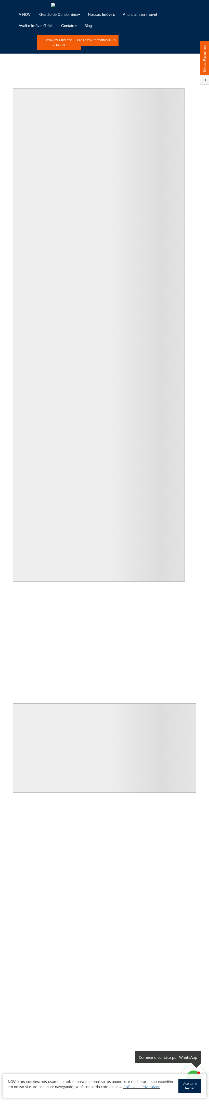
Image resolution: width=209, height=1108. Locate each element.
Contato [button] (67, 25)
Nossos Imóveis (101, 14)
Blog (88, 25)
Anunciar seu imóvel (140, 14)
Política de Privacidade (141, 1086)
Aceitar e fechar (190, 1086)
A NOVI (25, 14)
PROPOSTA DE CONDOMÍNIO (96, 40)
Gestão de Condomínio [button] (58, 14)
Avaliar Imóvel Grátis (36, 25)
